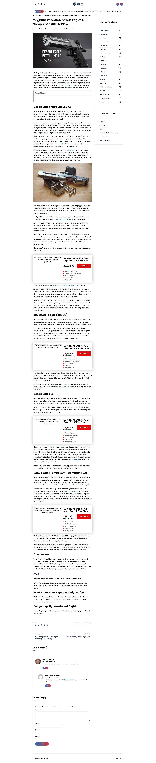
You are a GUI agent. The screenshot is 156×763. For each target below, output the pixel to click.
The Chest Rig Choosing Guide (78, 637)
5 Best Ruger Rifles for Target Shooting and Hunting (46, 638)
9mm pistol (73, 491)
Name (37, 723)
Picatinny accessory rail (64, 387)
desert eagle (77, 623)
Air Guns (103, 64)
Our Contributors (104, 94)
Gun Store (106, 11)
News (100, 11)
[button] (89, 93)
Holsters (103, 49)
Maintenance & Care (105, 87)
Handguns (48, 28)
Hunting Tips (70, 11)
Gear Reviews (103, 38)
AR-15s (62, 144)
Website (37, 736)
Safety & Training (105, 98)
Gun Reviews (38, 11)
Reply (45, 667)
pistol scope (57, 219)
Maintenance (84, 11)
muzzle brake (75, 459)
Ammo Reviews (53, 11)
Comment (38, 710)
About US (111, 11)
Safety (96, 11)
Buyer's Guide (104, 34)
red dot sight (66, 219)
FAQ (101, 129)
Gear (45, 11)
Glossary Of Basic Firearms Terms (109, 133)
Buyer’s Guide (62, 11)
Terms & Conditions (105, 140)
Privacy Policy (103, 136)
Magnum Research (67, 85)
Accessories (105, 42)
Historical (91, 11)
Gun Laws (77, 11)
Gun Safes (104, 45)
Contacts (118, 11)
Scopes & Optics (106, 53)
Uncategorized (104, 102)
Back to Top (119, 758)
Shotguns (104, 75)
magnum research (87, 623)
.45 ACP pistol (71, 150)
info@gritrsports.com (67, 680)
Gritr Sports (39, 28)
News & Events (104, 90)
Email (37, 730)
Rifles (103, 72)
